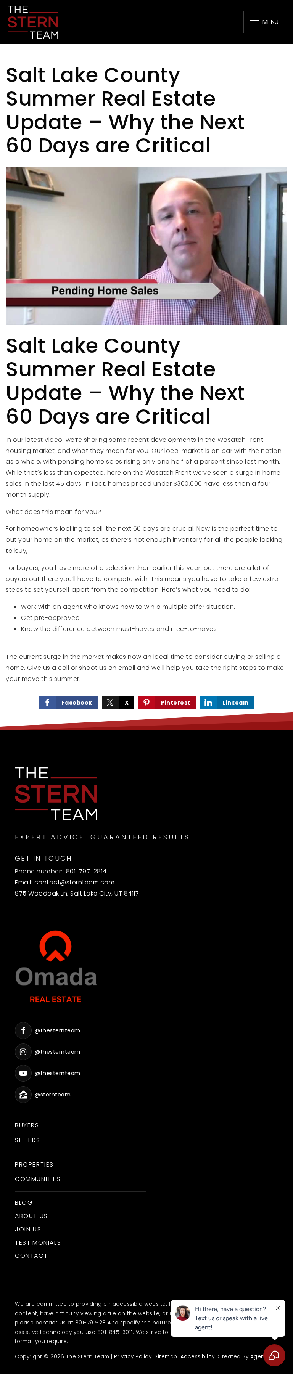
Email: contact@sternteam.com (64, 882)
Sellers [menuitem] (27, 1140)
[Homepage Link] (33, 21)
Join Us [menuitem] (28, 1229)
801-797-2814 (86, 871)
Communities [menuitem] (38, 1179)
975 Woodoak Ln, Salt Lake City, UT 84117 (77, 893)
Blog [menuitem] (24, 1202)
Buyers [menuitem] (27, 1125)
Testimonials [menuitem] (38, 1242)
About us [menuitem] (31, 1216)
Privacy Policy (132, 1356)
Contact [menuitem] (31, 1255)
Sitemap (166, 1356)
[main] (146, 387)
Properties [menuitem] (34, 1164)
